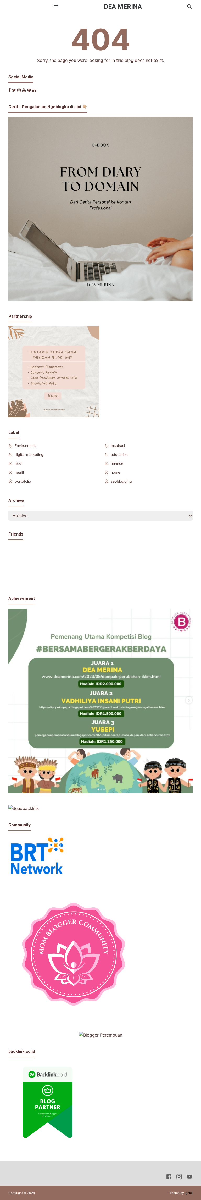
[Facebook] (9, 90)
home (115, 472)
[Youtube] (24, 90)
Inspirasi (118, 445)
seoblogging (121, 481)
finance (117, 463)
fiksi (18, 463)
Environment (25, 445)
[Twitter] (14, 90)
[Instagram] (19, 90)
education (119, 454)
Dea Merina (123, 6)
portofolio (23, 481)
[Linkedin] (34, 90)
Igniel (189, 1193)
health (20, 472)
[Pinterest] (29, 90)
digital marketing (29, 454)
